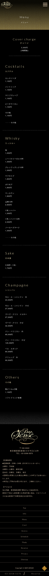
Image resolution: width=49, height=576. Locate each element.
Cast (24, 525)
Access (24, 531)
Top (24, 508)
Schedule (24, 537)
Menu (24, 519)
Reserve (24, 548)
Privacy (24, 554)
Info (24, 514)
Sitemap (24, 559)
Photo (24, 542)
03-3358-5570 (13, 574)
